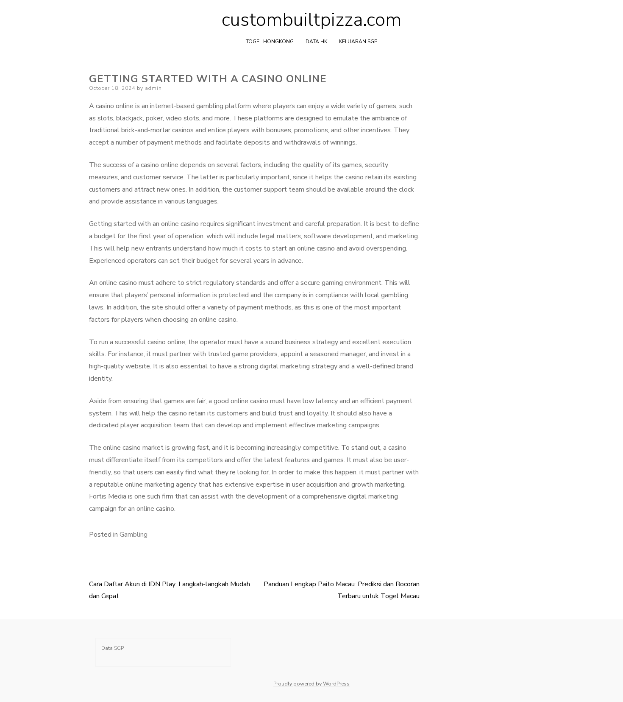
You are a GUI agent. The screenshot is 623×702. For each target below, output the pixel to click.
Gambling (133, 534)
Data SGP (112, 648)
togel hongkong (270, 41)
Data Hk (316, 41)
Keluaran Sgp (358, 41)
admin (153, 88)
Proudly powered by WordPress (311, 683)
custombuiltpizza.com (311, 20)
